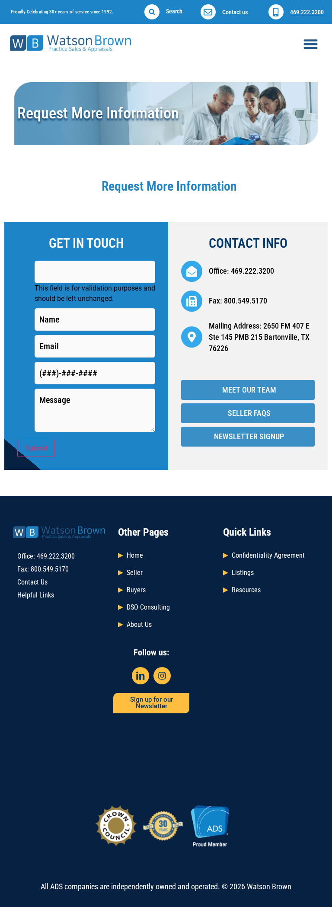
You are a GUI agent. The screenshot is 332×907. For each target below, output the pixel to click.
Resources (246, 590)
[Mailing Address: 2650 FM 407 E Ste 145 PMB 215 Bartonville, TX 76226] (191, 337)
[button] (152, 11)
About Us (139, 624)
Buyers (136, 590)
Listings (243, 572)
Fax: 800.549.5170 (238, 300)
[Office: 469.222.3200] (191, 271)
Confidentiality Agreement (268, 555)
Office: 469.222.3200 (241, 270)
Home (135, 555)
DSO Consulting (148, 607)
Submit (36, 448)
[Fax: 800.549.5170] (191, 301)
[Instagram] (162, 675)
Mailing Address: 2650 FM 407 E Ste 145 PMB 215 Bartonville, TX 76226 (259, 337)
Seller (135, 572)
